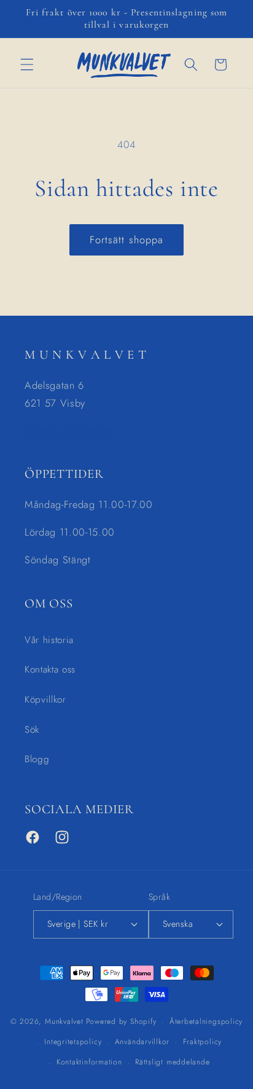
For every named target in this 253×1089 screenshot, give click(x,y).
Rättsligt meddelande (172, 1062)
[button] (27, 64)
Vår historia (49, 640)
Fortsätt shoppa (127, 239)
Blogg (37, 759)
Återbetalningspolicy (206, 1021)
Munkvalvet (64, 1022)
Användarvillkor (142, 1041)
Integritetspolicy (72, 1041)
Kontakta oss (50, 669)
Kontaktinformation (89, 1062)
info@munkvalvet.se (68, 430)
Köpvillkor (45, 699)
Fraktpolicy (202, 1041)
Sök (32, 729)
